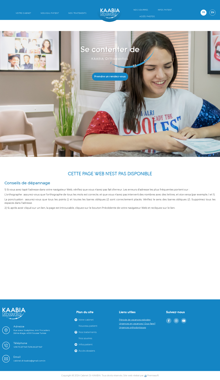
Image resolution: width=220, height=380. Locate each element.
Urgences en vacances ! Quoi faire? (137, 323)
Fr (203, 12)
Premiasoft (153, 375)
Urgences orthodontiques (132, 327)
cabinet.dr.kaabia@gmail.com (28, 360)
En (212, 12)
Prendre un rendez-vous (110, 76)
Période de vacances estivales (134, 319)
